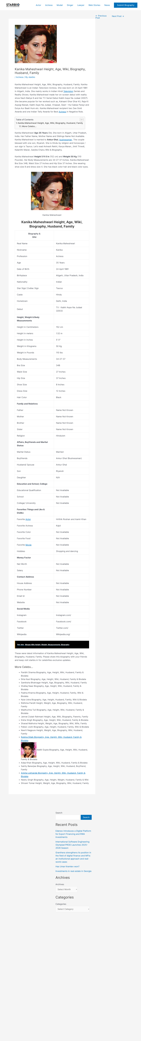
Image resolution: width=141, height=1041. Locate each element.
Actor (38, 5)
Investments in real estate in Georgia (73, 871)
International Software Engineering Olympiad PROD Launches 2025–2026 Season (72, 845)
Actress (49, 5)
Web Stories (94, 5)
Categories (61, 904)
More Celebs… (29, 126)
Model (60, 5)
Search (59, 813)
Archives (60, 884)
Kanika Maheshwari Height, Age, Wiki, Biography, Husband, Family (50, 123)
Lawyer (80, 5)
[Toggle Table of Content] (80, 119)
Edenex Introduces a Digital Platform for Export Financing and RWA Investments (73, 834)
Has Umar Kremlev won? (67, 866)
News (107, 5)
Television (68, 91)
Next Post (118, 16)
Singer (70, 5)
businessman (65, 139)
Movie (28, 545)
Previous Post (101, 17)
